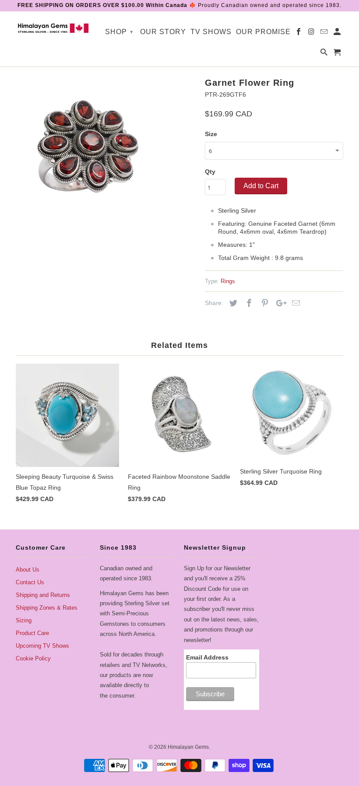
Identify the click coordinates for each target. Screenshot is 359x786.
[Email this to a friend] (295, 303)
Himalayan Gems (188, 747)
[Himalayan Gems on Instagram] (312, 33)
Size (211, 133)
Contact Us (30, 582)
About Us (27, 569)
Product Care (32, 633)
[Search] (324, 54)
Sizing (24, 620)
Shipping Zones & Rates (46, 607)
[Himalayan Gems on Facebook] (299, 33)
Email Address (207, 657)
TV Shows (211, 31)
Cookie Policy (33, 658)
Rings (228, 281)
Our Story (163, 31)
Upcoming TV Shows (42, 645)
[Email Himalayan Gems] (324, 33)
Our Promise (263, 31)
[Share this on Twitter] (232, 303)
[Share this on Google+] (279, 303)
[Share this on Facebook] (248, 303)
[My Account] (338, 33)
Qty (210, 171)
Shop (119, 31)
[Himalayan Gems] (53, 27)
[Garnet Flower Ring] (88, 146)
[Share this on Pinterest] (264, 303)
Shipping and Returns (43, 595)
